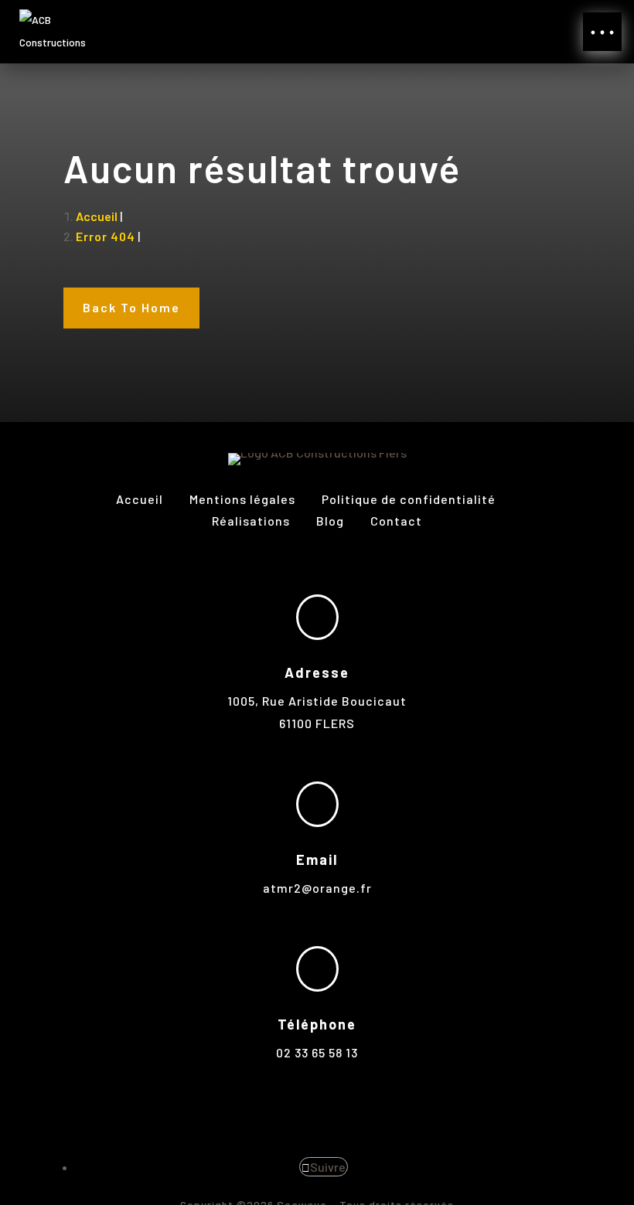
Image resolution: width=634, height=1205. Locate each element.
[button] (602, 31)
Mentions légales (243, 499)
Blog (330, 520)
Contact (396, 520)
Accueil (139, 499)
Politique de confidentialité (409, 499)
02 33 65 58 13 (317, 1052)
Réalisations (252, 520)
